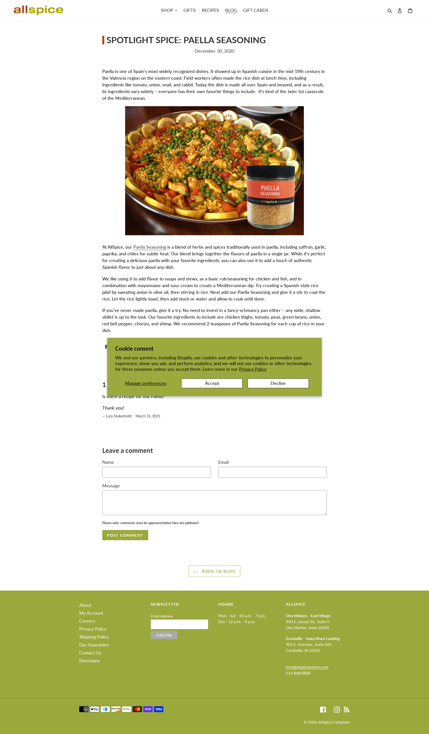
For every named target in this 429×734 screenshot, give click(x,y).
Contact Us (90, 652)
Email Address (163, 616)
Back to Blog (218, 571)
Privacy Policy (252, 369)
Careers (87, 621)
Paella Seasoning (149, 247)
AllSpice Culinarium (334, 722)
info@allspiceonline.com (307, 667)
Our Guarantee (94, 644)
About (85, 605)
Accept (212, 383)
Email (223, 462)
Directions (89, 660)
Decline (278, 383)
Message (111, 485)
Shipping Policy (94, 636)
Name (108, 462)
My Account (91, 613)
